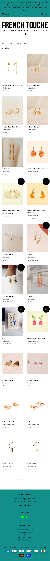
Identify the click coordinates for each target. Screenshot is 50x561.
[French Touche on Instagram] (27, 517)
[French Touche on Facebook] (22, 517)
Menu (7, 14)
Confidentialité (25, 540)
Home (3, 43)
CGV (25, 535)
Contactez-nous (25, 532)
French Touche (24, 547)
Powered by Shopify (38, 547)
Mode (10, 43)
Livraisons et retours (25, 530)
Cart (46, 14)
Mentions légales (25, 537)
